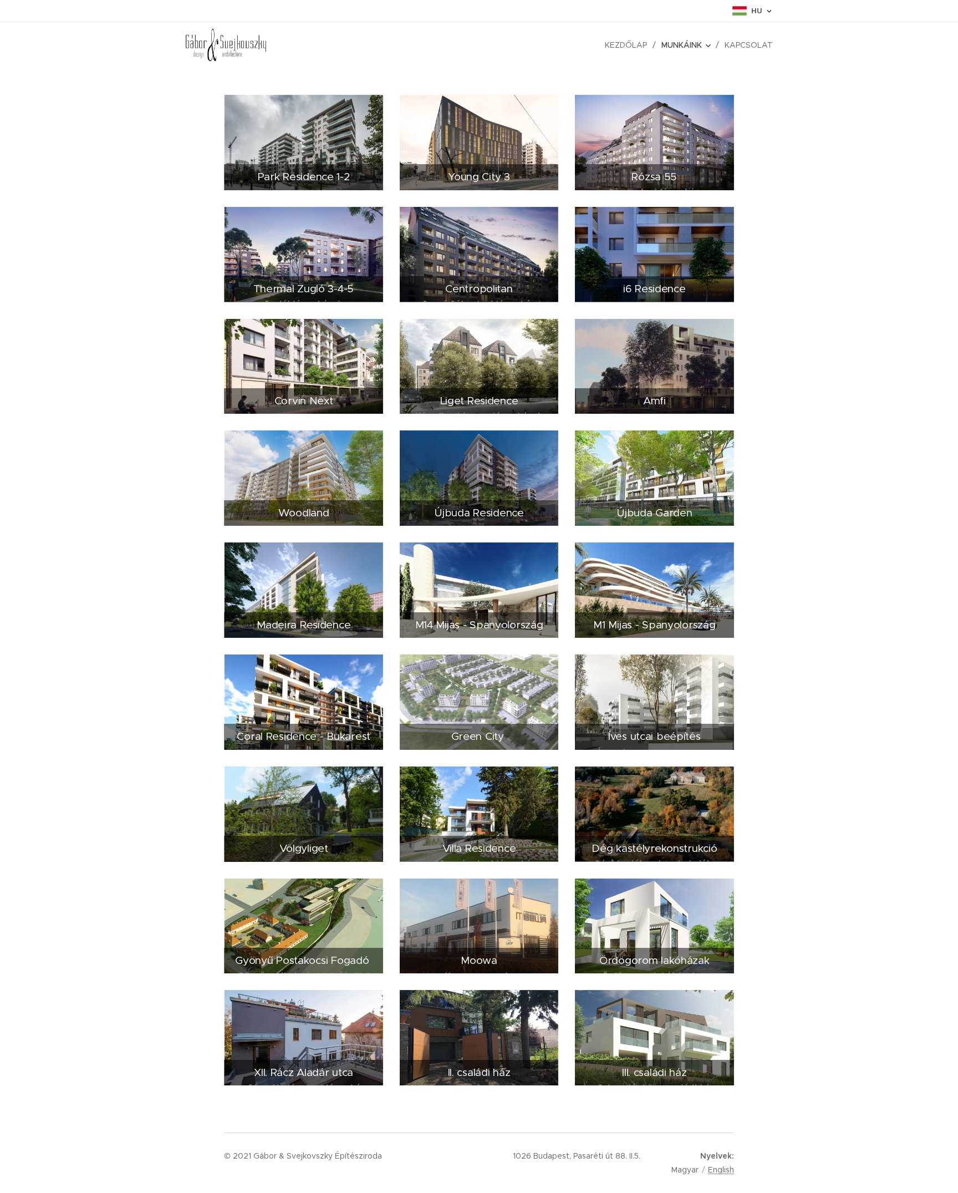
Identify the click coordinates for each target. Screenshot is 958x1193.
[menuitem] (629, 45)
